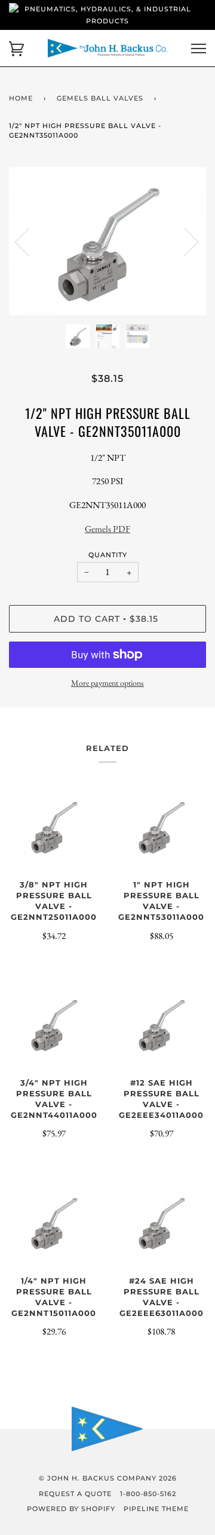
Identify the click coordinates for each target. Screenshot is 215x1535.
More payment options (107, 682)
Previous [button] (29, 241)
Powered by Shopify (71, 1508)
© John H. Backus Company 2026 (108, 1478)
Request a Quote (75, 1494)
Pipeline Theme (156, 1508)
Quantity (107, 555)
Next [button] (184, 241)
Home (21, 98)
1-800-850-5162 (148, 1494)
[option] (107, 241)
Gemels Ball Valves (100, 98)
